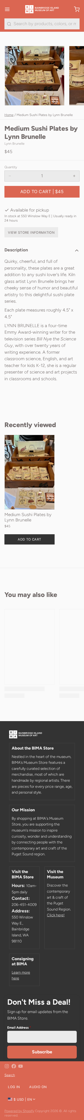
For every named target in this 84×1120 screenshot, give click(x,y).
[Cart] (75, 9)
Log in (14, 1087)
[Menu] (9, 9)
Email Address (19, 1027)
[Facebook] (13, 1066)
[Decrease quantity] (10, 176)
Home (9, 115)
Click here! (56, 915)
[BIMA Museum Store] (42, 9)
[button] (42, 192)
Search (9, 1075)
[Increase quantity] (74, 176)
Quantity (10, 167)
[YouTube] (20, 1066)
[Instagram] (6, 1066)
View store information (31, 232)
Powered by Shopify (19, 1111)
